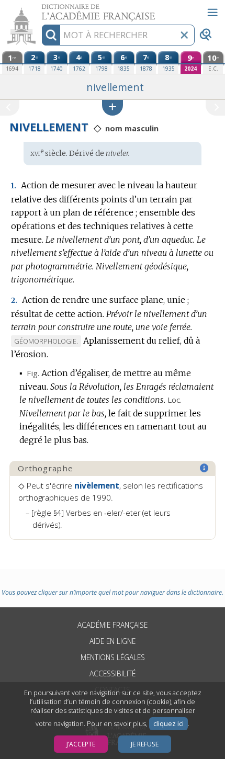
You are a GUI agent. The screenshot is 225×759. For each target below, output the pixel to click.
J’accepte (80, 744)
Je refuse (145, 744)
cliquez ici (168, 723)
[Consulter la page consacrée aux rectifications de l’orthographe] (204, 468)
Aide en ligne (112, 641)
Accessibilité (112, 673)
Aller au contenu (40, 9)
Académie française (112, 625)
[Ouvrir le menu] (212, 12)
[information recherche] (51, 35)
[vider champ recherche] (184, 35)
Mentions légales (113, 657)
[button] (112, 107)
